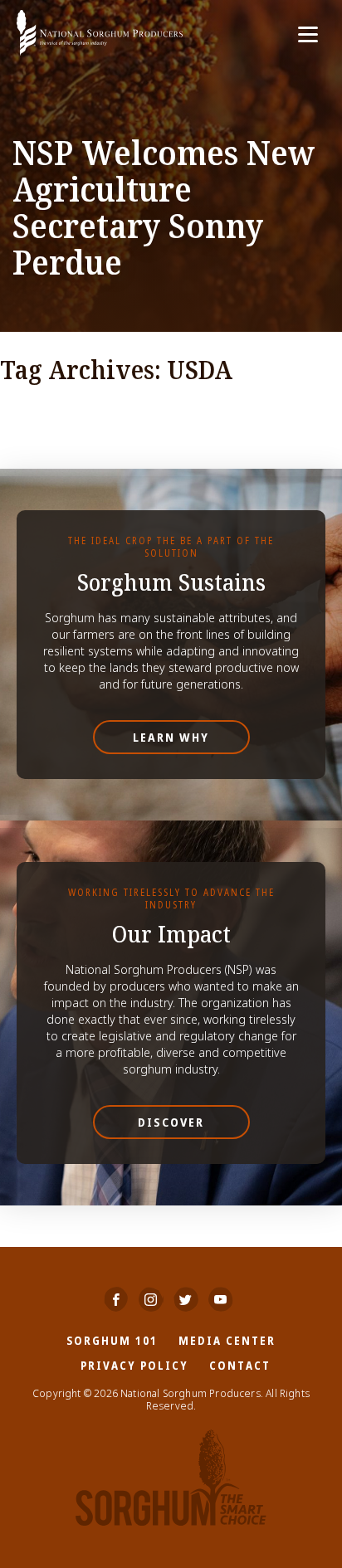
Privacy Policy (134, 1365)
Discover (171, 1122)
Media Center (227, 1340)
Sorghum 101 (112, 1340)
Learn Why (171, 737)
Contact (240, 1365)
